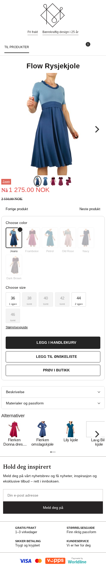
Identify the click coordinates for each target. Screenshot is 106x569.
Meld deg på (53, 508)
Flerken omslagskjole (42, 442)
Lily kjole (71, 440)
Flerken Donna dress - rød (14, 442)
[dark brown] (14, 265)
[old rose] (68, 238)
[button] (13, 299)
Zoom (6, 181)
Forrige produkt (17, 209)
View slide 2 (45, 181)
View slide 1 (37, 181)
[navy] (86, 238)
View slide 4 (61, 181)
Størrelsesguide (17, 327)
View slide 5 (68, 181)
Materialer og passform (25, 403)
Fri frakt (33, 32)
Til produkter (16, 47)
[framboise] (32, 238)
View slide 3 (53, 181)
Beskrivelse (15, 392)
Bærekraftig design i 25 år (60, 32)
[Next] (96, 129)
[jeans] (14, 238)
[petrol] (50, 238)
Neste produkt (90, 209)
